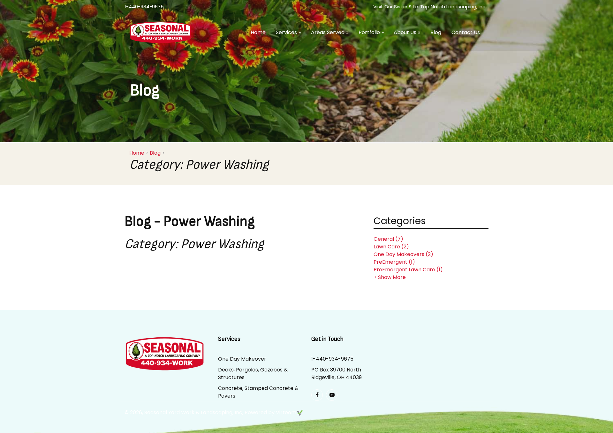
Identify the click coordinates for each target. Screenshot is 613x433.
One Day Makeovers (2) (403, 254)
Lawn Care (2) (391, 246)
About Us (407, 32)
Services (288, 32)
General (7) (388, 239)
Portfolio (371, 32)
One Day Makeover (242, 359)
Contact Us (465, 32)
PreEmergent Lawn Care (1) (408, 269)
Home (258, 32)
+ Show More (390, 277)
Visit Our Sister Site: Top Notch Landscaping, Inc (429, 6)
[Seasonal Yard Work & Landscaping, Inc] (160, 31)
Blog (435, 32)
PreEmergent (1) (394, 262)
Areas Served (329, 32)
